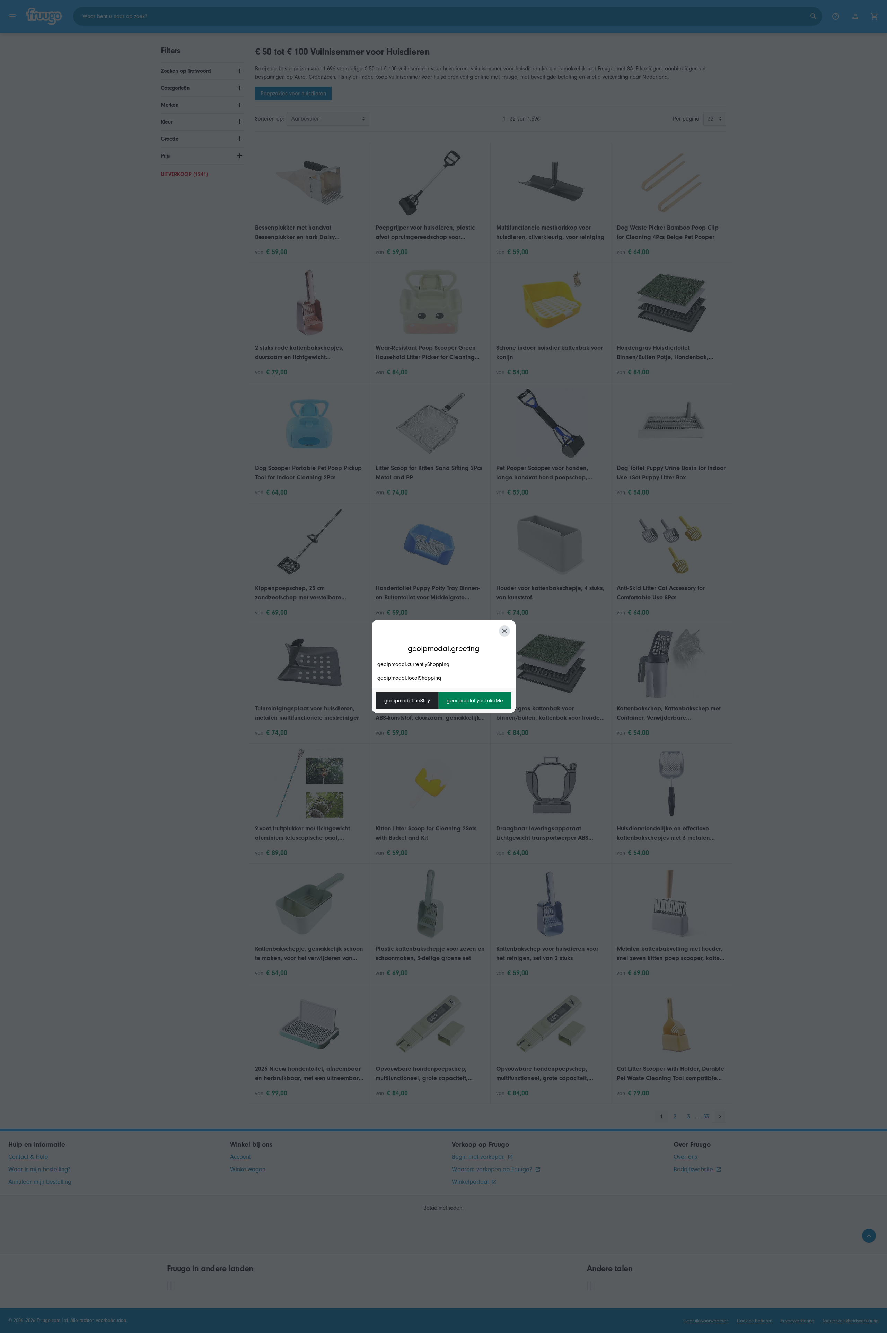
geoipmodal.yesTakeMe (475, 700)
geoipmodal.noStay (407, 700)
